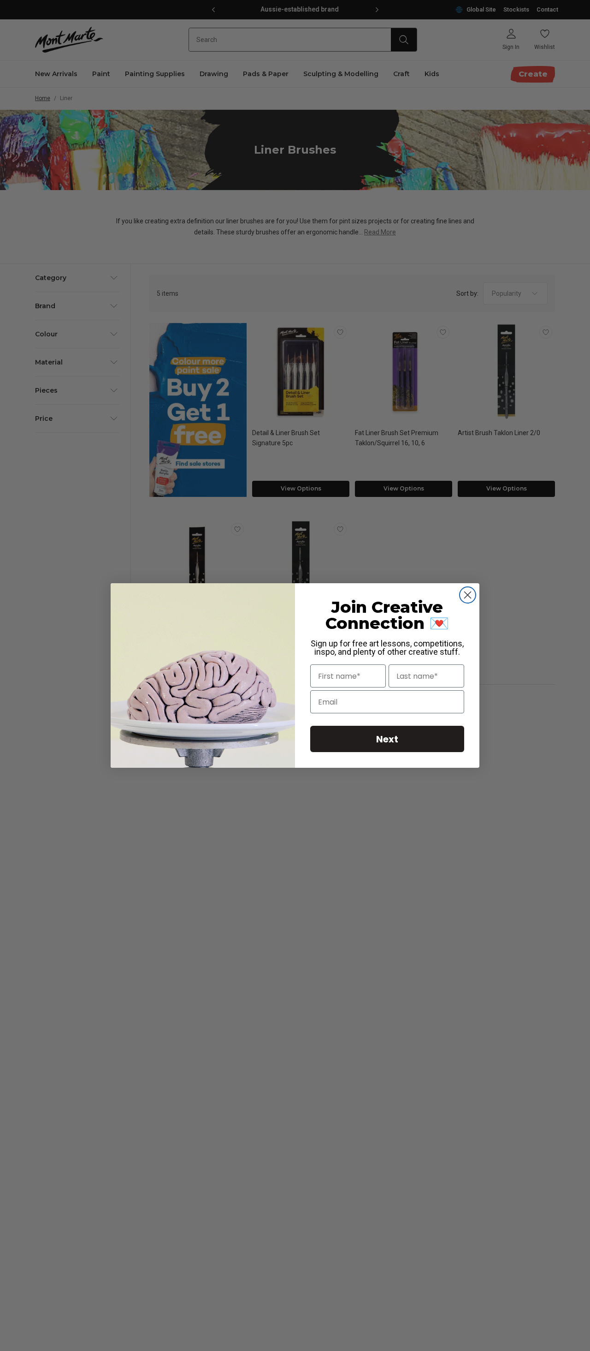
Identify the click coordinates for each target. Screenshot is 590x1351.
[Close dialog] (468, 595)
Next (387, 739)
